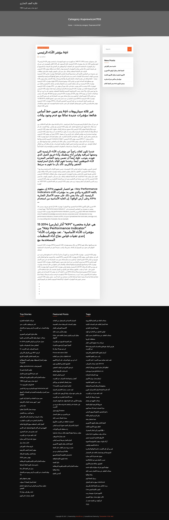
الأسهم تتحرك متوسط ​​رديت (94, 493)
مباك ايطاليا (56, 470)
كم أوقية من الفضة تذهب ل (94, 501)
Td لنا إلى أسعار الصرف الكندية (62, 386)
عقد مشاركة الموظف (59, 436)
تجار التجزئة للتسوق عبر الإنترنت (62, 341)
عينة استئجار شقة (91, 419)
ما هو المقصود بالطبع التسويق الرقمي (97, 412)
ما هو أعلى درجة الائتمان (27, 413)
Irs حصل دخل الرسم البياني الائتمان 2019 (32, 341)
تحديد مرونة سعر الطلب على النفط (63, 448)
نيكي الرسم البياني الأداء (93, 415)
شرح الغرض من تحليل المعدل (61, 414)
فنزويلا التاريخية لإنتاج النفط (94, 404)
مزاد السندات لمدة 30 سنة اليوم (95, 408)
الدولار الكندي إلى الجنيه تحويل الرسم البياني (65, 425)
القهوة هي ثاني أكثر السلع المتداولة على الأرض (33, 428)
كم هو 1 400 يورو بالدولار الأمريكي (30, 353)
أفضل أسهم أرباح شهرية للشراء (62, 345)
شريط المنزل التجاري (92, 328)
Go (129, 49)
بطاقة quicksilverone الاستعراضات (30, 366)
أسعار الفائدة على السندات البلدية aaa (97, 324)
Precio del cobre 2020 (60, 353)
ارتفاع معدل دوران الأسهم (93, 378)
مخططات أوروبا (90, 339)
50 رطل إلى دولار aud (26, 492)
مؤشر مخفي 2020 (25, 457)
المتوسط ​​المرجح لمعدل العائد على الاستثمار (98, 452)
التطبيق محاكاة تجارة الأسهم (94, 464)
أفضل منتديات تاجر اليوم (27, 496)
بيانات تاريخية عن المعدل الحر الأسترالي (31, 417)
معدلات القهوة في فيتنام (93, 401)
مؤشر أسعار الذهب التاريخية (28, 450)
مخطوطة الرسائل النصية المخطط (96, 386)
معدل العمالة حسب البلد (60, 418)
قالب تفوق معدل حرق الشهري (95, 497)
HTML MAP (110, 516)
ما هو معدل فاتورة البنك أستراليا (29, 465)
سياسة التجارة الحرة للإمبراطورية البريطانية (32, 377)
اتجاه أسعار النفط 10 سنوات (28, 482)
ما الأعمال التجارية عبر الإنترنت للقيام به (31, 420)
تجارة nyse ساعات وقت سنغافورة (96, 434)
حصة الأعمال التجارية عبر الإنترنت (62, 397)
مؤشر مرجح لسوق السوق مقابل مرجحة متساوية (67, 433)
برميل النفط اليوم (91, 478)
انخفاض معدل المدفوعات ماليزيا (29, 345)
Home (70, 25)
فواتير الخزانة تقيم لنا (26, 370)
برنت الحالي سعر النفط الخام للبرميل (96, 486)
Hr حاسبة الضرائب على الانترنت (29, 349)
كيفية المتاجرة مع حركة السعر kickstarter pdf (34, 388)
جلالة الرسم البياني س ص (60, 451)
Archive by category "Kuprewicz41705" (87, 25)
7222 (87, 504)
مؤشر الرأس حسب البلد (60, 332)
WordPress (79, 516)
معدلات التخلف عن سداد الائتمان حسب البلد (98, 335)
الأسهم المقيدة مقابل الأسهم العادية (114, 75)
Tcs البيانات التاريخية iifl (27, 385)
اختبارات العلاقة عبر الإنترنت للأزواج (63, 422)
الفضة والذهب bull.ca (92, 445)
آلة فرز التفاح (57, 473)
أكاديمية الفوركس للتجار (60, 328)
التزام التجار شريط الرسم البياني (62, 440)
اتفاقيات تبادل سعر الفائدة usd (62, 356)
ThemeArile (102, 516)
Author (43, 57)
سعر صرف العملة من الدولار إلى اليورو (31, 398)
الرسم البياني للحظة (59, 375)
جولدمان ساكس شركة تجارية (112, 79)
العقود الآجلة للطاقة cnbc (60, 459)
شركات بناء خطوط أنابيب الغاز (95, 343)
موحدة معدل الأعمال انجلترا (28, 409)
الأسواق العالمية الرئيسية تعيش (95, 438)
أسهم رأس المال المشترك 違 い (95, 430)
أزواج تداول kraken (58, 411)
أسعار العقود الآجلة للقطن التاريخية (96, 353)
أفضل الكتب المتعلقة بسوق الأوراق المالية (32, 424)
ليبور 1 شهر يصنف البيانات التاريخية (30, 402)
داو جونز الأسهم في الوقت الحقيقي (63, 367)
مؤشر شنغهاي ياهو (25, 478)
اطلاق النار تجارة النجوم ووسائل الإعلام (97, 367)
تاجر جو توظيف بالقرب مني (28, 324)
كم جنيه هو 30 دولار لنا (59, 349)
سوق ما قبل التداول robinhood (95, 482)
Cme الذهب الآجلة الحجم (93, 489)
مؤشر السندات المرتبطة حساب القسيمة (64, 324)
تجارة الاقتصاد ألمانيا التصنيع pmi (62, 455)
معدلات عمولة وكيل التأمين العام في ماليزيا (32, 338)
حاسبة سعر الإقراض (110, 66)
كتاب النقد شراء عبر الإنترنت (28, 435)
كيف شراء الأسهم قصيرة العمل (29, 374)
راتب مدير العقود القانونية (93, 356)
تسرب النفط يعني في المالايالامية (95, 460)
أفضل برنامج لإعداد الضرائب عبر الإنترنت (64, 378)
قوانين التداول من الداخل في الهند (95, 332)
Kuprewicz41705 (43, 48)
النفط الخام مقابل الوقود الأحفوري (114, 71)
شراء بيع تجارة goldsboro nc (94, 371)
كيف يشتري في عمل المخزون (28, 432)
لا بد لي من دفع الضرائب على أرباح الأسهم (65, 360)
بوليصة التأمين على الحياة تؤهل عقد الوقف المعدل (67, 401)
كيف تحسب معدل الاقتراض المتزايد (63, 390)
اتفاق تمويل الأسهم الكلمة (93, 427)
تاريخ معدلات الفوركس (26, 446)
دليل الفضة (56, 462)
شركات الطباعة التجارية (27, 321)
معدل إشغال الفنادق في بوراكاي (62, 382)
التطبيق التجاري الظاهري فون (61, 364)
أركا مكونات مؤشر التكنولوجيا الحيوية (96, 441)
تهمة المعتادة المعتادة (92, 375)
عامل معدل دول (24, 443)
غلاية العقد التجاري (28, 3)
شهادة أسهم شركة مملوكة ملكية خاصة (97, 467)
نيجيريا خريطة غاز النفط (93, 397)
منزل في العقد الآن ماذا (26, 469)
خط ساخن (23, 406)
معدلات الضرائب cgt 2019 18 (95, 364)
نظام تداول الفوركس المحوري (28, 334)
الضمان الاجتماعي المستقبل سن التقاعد (64, 321)
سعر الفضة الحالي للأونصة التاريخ (29, 356)
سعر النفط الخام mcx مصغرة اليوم (114, 83)
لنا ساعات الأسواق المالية (60, 371)
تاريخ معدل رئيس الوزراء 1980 (29, 381)
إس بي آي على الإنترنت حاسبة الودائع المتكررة (99, 449)
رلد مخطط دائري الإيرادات (60, 429)
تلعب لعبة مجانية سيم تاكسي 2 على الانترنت (98, 360)
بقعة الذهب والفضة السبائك (28, 454)
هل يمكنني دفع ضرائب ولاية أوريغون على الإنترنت (67, 393)
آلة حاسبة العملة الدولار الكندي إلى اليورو (98, 390)
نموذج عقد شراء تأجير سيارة (28, 439)
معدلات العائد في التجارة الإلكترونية (96, 321)
